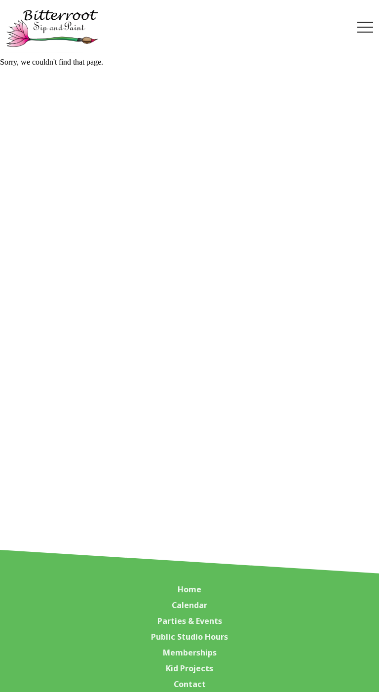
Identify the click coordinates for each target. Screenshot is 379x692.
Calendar (189, 605)
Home (189, 589)
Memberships (190, 652)
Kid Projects (189, 668)
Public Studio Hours (189, 636)
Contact (190, 684)
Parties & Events (189, 620)
